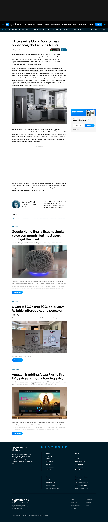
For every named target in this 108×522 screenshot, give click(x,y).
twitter (25, 206)
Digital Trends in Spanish (81, 485)
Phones (48, 453)
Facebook (42, 447)
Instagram (45, 447)
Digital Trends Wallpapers (81, 482)
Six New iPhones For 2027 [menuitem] (29, 30)
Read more (17, 292)
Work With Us (74, 502)
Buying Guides (15, 218)
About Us (48, 477)
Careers (72, 499)
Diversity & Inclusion (75, 505)
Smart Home (49, 464)
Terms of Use (74, 508)
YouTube (52, 447)
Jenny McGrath (16, 50)
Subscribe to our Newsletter (82, 477)
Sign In (99, 24)
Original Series (79, 470)
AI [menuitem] (25, 25)
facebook (22, 206)
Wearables (78, 456)
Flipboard (66, 447)
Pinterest (59, 447)
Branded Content (79, 479)
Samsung (46, 83)
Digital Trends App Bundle (81, 488)
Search (105, 24)
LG (60, 83)
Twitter (49, 447)
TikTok (56, 447)
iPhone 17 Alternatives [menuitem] (80, 30)
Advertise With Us (50, 482)
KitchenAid (37, 70)
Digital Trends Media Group (21, 515)
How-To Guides (79, 467)
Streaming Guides (80, 461)
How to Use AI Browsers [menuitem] (66, 30)
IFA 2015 (53, 62)
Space (77, 459)
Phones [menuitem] (39, 25)
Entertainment (49, 467)
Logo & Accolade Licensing (52, 488)
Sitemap (87, 505)
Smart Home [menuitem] (82, 25)
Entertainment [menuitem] (55, 25)
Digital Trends (11, 27)
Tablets (77, 453)
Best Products (79, 464)
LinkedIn (62, 447)
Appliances (35, 218)
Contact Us (48, 479)
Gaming (48, 459)
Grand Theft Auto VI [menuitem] (14, 30)
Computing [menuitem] (31, 25)
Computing (49, 456)
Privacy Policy (76, 129)
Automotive (49, 470)
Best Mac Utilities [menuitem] (41, 30)
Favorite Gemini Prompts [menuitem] (94, 30)
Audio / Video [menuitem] (66, 25)
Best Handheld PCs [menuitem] (53, 30)
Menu (3, 24)
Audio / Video (49, 461)
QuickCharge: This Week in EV (58, 218)
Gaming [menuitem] (46, 25)
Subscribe (89, 125)
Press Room (88, 502)
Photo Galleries (26, 218)
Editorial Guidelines (50, 485)
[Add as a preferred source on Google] (55, 49)
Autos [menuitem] (74, 25)
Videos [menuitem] (91, 25)
